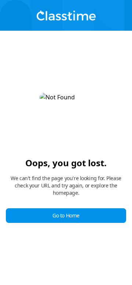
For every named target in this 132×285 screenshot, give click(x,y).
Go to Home (66, 215)
